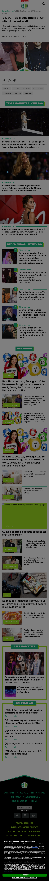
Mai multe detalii (35, 847)
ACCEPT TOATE (24, 875)
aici (12, 854)
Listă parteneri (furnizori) (8, 871)
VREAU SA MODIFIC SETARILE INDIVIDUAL (24, 878)
